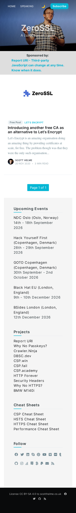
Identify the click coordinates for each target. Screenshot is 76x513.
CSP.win (21, 361)
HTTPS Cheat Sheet (31, 424)
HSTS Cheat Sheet (30, 419)
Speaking (27, 6)
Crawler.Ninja (25, 351)
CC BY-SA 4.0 (27, 493)
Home (12, 6)
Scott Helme (23, 160)
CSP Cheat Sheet (29, 414)
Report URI (23, 341)
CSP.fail (20, 366)
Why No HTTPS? (28, 385)
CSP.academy (26, 371)
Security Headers (29, 381)
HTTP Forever (26, 376)
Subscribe (59, 6)
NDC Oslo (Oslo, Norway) (36, 218)
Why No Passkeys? (30, 346)
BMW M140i (24, 390)
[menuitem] (11, 6)
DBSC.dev (22, 356)
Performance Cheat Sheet (36, 429)
